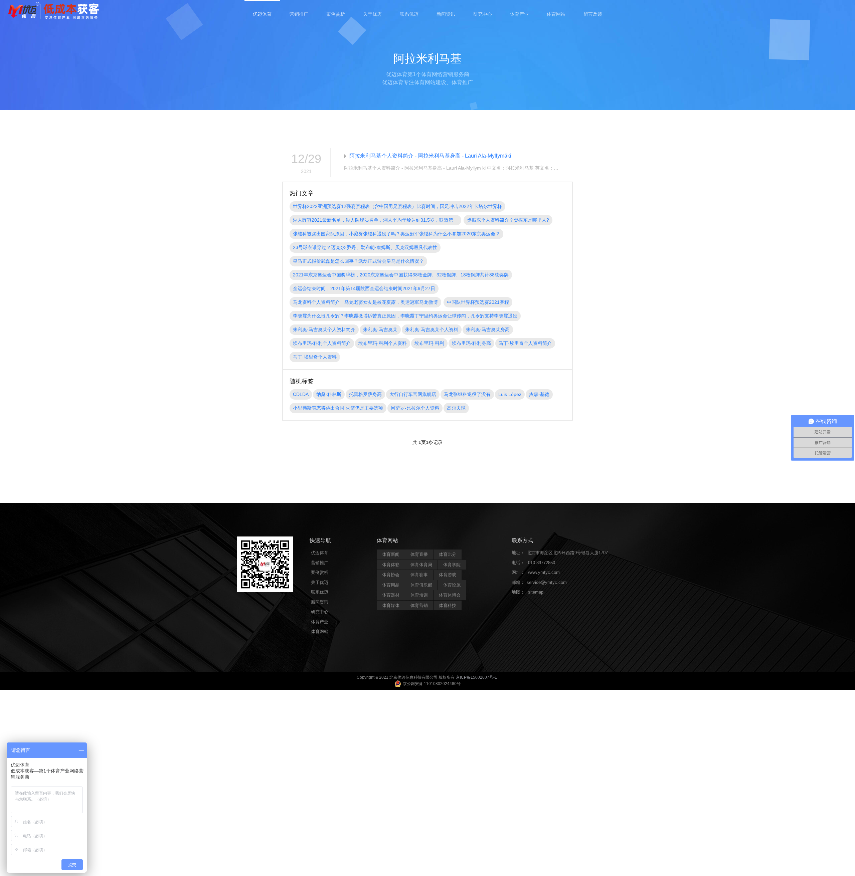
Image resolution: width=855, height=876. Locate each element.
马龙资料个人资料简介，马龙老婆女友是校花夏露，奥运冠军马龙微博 (365, 302)
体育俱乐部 (421, 585)
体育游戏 (447, 574)
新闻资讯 (446, 14)
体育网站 (556, 14)
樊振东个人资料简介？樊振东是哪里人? (508, 220)
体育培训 (419, 595)
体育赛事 (419, 574)
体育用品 (390, 585)
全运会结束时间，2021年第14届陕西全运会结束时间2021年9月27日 (364, 288)
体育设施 (452, 585)
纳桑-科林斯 (328, 394)
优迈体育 (262, 14)
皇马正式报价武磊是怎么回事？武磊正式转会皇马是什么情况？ (358, 261)
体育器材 (390, 595)
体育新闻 (390, 554)
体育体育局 (421, 564)
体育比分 (447, 554)
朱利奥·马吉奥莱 (380, 329)
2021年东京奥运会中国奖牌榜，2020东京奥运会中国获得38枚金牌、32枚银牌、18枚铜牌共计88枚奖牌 (401, 274)
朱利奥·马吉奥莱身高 (488, 329)
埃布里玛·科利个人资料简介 (322, 343)
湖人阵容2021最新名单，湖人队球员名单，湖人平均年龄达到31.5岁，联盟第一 (375, 220)
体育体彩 (390, 564)
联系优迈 (409, 14)
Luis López (509, 394)
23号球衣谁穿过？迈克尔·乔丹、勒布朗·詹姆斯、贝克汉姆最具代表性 (365, 247)
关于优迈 (372, 14)
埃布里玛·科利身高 (471, 343)
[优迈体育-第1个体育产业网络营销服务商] (53, 11)
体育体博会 (450, 595)
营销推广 (299, 14)
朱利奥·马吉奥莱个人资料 (431, 329)
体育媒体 (390, 605)
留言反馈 (592, 14)
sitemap (535, 592)
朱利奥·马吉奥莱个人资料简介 (324, 329)
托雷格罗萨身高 (365, 394)
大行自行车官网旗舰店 (412, 394)
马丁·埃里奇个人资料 (315, 357)
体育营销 (419, 605)
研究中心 (482, 14)
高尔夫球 (456, 408)
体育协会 (390, 574)
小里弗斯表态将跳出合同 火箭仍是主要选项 (338, 408)
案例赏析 (335, 14)
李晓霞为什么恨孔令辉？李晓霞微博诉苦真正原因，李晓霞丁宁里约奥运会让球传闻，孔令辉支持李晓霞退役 (405, 315)
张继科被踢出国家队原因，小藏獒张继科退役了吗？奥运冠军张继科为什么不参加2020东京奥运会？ (396, 233)
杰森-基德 (539, 394)
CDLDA (301, 394)
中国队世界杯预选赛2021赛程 (478, 302)
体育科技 (447, 605)
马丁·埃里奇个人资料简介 (525, 343)
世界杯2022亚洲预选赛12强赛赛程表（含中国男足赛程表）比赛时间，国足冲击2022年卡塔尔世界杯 (397, 206)
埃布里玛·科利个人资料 (382, 343)
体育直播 (419, 554)
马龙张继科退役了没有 (467, 394)
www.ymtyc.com (544, 572)
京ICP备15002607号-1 (476, 677)
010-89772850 (541, 562)
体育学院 (452, 564)
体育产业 (519, 14)
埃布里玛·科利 (429, 343)
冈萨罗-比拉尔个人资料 (415, 408)
